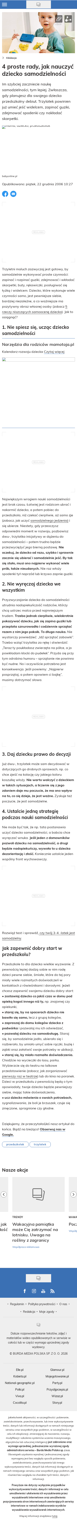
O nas (63, 1304)
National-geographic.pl (19, 1383)
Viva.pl (19, 1396)
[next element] (73, 1220)
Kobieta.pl (19, 1376)
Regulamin (17, 1304)
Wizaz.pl (57, 1396)
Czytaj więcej (54, 351)
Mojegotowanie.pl (57, 1376)
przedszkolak (15, 1144)
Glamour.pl (57, 1370)
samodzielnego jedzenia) (49, 520)
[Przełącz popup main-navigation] (4, 4)
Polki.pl (19, 1389)
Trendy (17, 1217)
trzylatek (40, 1144)
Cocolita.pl (19, 1403)
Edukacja (11, 57)
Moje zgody (46, 1312)
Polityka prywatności (41, 1304)
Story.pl (57, 1403)
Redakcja (29, 1312)
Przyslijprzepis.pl (57, 1389)
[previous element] (4, 1220)
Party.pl (57, 1383)
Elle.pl (19, 1370)
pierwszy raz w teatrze (19, 1076)
